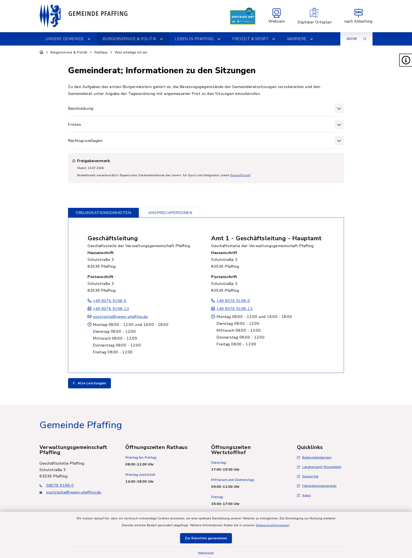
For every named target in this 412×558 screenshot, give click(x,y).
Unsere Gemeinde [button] (64, 38)
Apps (306, 495)
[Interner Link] (243, 16)
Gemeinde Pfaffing (80, 425)
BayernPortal (240, 175)
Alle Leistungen (91, 383)
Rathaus (101, 52)
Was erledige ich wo (131, 52)
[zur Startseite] (83, 16)
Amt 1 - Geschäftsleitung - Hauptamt (266, 238)
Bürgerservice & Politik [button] (129, 38)
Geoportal (310, 476)
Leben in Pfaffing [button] (194, 38)
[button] (405, 60)
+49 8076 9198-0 (110, 300)
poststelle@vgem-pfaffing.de (120, 316)
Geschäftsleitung (113, 238)
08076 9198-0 (60, 485)
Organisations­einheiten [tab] (103, 212)
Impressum (206, 553)
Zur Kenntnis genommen (206, 538)
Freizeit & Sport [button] (250, 38)
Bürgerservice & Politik (69, 52)
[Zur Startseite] (41, 52)
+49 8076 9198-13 (111, 308)
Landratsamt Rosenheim (321, 467)
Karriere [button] (297, 38)
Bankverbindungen (316, 457)
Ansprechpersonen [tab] (170, 212)
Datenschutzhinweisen (272, 525)
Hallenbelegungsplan (319, 485)
